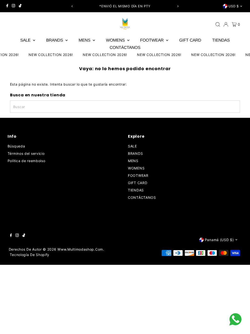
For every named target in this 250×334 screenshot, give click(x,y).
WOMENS (116, 40)
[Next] (177, 6)
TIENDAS (221, 40)
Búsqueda (16, 146)
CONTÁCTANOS (125, 47)
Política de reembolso (26, 161)
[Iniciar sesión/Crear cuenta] (226, 24)
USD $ (234, 6)
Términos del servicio (26, 153)
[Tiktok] (20, 6)
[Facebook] (7, 6)
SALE (26, 40)
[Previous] (72, 6)
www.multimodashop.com (80, 249)
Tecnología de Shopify (29, 255)
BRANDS (55, 40)
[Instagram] (13, 6)
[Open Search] (218, 24)
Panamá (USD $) (219, 240)
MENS (85, 40)
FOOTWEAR (152, 40)
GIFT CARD (190, 40)
